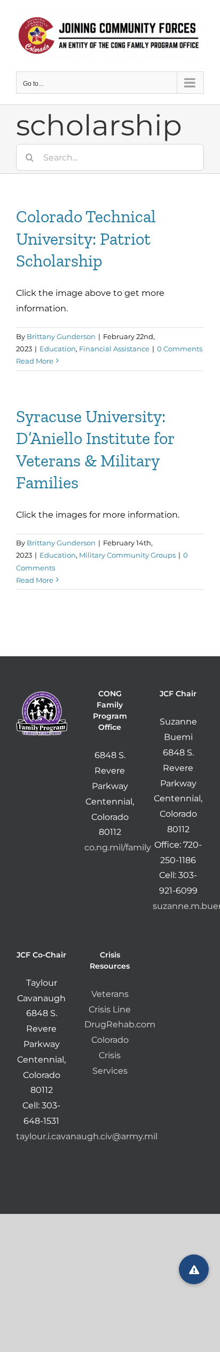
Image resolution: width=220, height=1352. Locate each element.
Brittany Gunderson (61, 336)
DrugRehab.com (119, 1024)
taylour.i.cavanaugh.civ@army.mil (87, 1136)
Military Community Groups (127, 555)
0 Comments (179, 348)
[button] (194, 1269)
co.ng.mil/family (117, 847)
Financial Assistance (114, 348)
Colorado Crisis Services (110, 1055)
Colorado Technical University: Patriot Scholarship (86, 238)
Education (58, 348)
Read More (34, 361)
